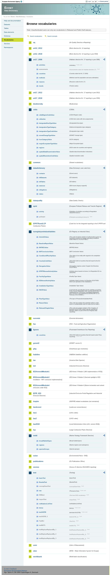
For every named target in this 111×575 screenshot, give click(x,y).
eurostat (36, 318)
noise (35, 456)
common (36, 162)
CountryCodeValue (45, 261)
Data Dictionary (20, 16)
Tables (6, 28)
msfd (35, 435)
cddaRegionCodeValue (46, 115)
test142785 (42, 512)
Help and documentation (12, 21)
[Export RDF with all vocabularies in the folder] (104, 59)
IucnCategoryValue (45, 139)
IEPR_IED (37, 393)
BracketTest (43, 482)
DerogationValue (44, 266)
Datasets (7, 24)
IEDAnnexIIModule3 (41, 377)
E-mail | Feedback (10, 568)
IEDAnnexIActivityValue (47, 280)
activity (41, 211)
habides (36, 354)
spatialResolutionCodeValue (48, 156)
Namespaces (8, 47)
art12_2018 (37, 54)
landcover (37, 407)
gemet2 (36, 343)
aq (34, 42)
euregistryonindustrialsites (44, 232)
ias (34, 360)
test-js (41, 508)
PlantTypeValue (44, 299)
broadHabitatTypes (45, 441)
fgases (36, 330)
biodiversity (38, 104)
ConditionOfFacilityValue (47, 256)
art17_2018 (37, 98)
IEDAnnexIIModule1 (41, 372)
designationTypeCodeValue (48, 131)
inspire (36, 401)
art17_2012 (37, 92)
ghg (34, 349)
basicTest (42, 478)
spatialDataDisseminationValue (49, 152)
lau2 (35, 418)
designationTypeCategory (47, 127)
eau (40, 490)
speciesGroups (44, 449)
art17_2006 (37, 59)
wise (35, 551)
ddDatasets (43, 177)
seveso (36, 467)
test (34, 473)
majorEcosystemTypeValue (48, 143)
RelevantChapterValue (46, 308)
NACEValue (43, 290)
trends (41, 86)
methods (42, 78)
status (41, 194)
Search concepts (52, 36)
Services (7, 43)
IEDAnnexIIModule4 (41, 385)
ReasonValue (43, 303)
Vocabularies (9, 40)
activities (42, 65)
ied (34, 366)
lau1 (35, 413)
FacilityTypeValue (45, 276)
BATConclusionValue (46, 251)
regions (41, 147)
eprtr (35, 206)
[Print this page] (93, 1)
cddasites (42, 119)
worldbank (37, 557)
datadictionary (39, 168)
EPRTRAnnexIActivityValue (48, 271)
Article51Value (44, 237)
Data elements (9, 32)
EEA (13, 1)
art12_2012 (37, 48)
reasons (41, 82)
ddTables (42, 182)
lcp (34, 430)
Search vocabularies (36, 36)
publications (38, 461)
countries (42, 73)
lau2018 (36, 424)
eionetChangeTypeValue (47, 135)
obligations (43, 190)
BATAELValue (43, 247)
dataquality (37, 200)
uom (35, 545)
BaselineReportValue (46, 243)
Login (89, 1)
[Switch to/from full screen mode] (96, 1)
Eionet (13, 16)
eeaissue (42, 186)
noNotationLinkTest (45, 504)
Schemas (7, 36)
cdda (35, 109)
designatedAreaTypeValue (47, 123)
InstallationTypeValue (46, 286)
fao (34, 324)
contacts (42, 173)
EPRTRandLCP (39, 224)
